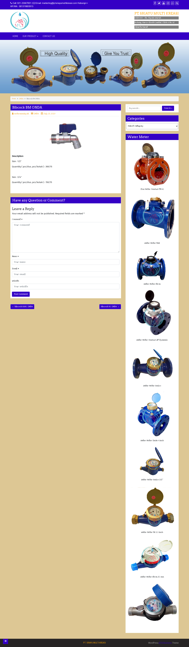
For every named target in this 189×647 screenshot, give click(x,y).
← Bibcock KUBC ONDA (22, 306)
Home (14, 99)
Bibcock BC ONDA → (110, 306)
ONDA (21, 99)
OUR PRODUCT (29, 36)
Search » (168, 108)
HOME (15, 36)
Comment (17, 219)
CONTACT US (49, 36)
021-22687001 (24, 3)
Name (15, 256)
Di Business (166, 643)
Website (15, 281)
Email (15, 268)
